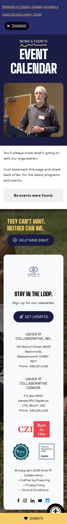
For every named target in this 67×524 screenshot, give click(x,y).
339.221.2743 (38, 366)
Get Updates (36, 316)
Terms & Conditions (35, 490)
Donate (36, 518)
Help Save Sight (34, 240)
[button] (34, 42)
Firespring (43, 480)
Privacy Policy (35, 485)
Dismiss (19, 25)
